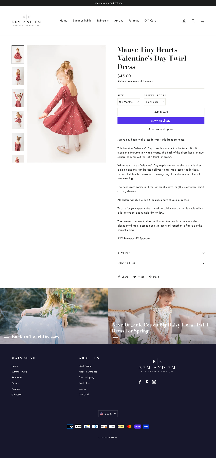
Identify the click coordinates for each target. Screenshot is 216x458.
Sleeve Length (155, 95)
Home (63, 20)
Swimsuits (102, 20)
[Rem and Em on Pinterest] (147, 382)
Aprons (118, 20)
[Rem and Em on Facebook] (140, 382)
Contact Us (126, 262)
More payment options (161, 129)
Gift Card (150, 20)
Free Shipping (86, 377)
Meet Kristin (85, 366)
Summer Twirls (82, 20)
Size (120, 95)
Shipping (122, 81)
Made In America (88, 371)
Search (82, 389)
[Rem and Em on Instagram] (154, 382)
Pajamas (134, 20)
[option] (66, 104)
